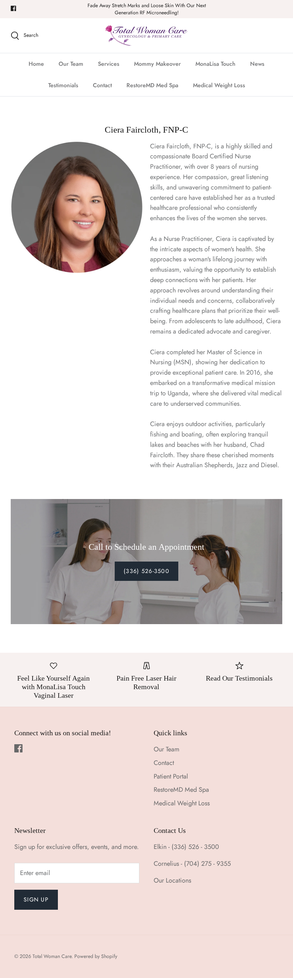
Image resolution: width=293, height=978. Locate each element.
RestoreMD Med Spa (152, 85)
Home (36, 64)
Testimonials (63, 85)
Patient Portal (171, 776)
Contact (102, 85)
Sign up (36, 899)
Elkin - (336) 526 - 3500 (186, 846)
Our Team (71, 64)
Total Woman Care (52, 956)
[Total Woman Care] (146, 35)
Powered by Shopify (95, 956)
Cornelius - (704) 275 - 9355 (192, 863)
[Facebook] (13, 8)
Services (108, 64)
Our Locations (172, 880)
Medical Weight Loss (219, 85)
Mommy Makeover (157, 64)
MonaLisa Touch (215, 64)
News (257, 64)
